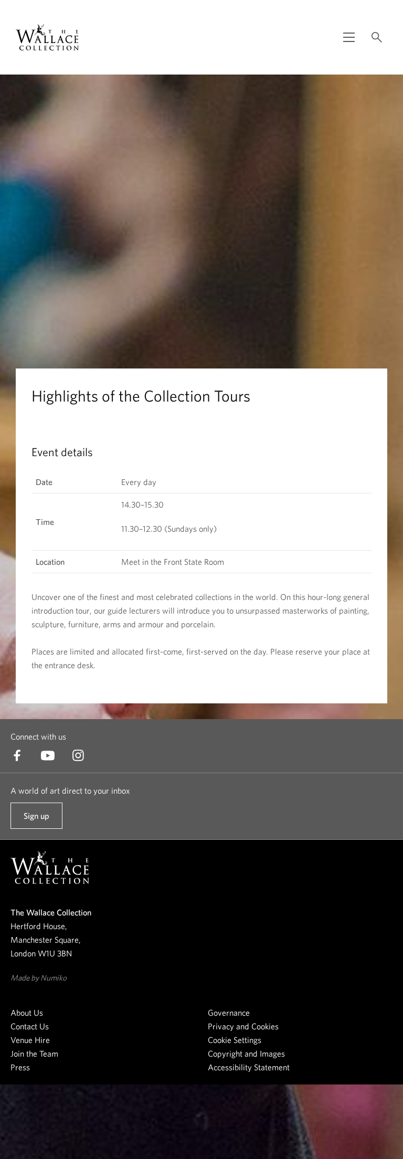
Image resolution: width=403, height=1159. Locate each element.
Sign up (36, 820)
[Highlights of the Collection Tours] (47, 37)
